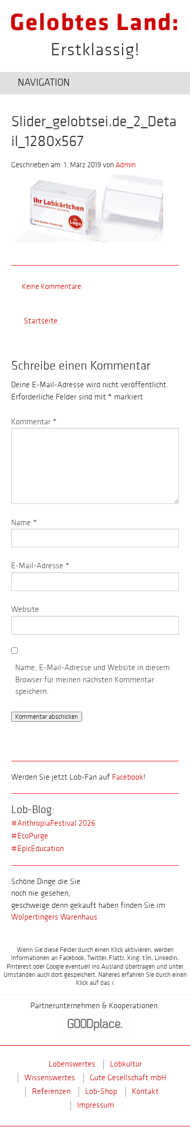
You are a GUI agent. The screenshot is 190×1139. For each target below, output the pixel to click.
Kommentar (34, 422)
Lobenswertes (72, 1064)
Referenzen (51, 1091)
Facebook (127, 777)
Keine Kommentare (51, 286)
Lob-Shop (101, 1091)
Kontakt (145, 1091)
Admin (126, 165)
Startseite (41, 321)
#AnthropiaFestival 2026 (53, 823)
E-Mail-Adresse (40, 566)
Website (25, 609)
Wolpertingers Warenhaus (54, 917)
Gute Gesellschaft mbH (128, 1078)
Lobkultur (126, 1064)
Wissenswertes (49, 1078)
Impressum (95, 1105)
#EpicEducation (37, 848)
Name (24, 523)
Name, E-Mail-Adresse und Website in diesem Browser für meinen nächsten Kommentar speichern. (92, 680)
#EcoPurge (29, 836)
